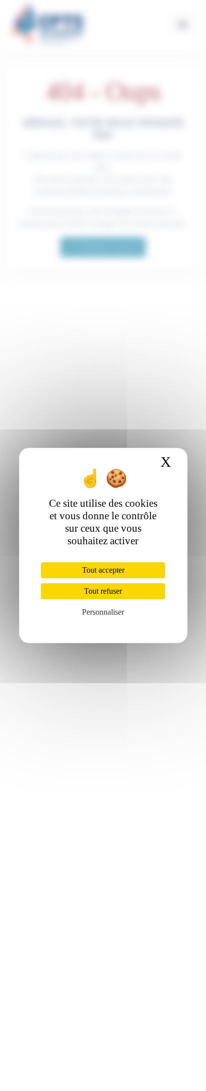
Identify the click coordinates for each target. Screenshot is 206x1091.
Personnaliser (103, 612)
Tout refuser (103, 591)
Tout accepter (103, 570)
